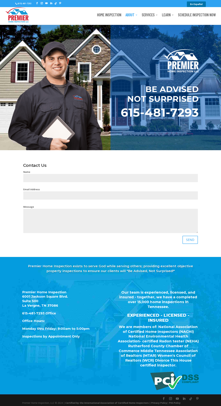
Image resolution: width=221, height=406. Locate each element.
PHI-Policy (175, 402)
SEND (190, 240)
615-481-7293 (160, 112)
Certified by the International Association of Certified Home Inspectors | (108, 402)
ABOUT (129, 15)
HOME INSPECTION (109, 15)
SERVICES (148, 15)
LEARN (166, 15)
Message (28, 206)
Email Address (31, 189)
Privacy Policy (159, 402)
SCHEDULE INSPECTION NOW (197, 15)
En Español (196, 4)
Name (26, 171)
